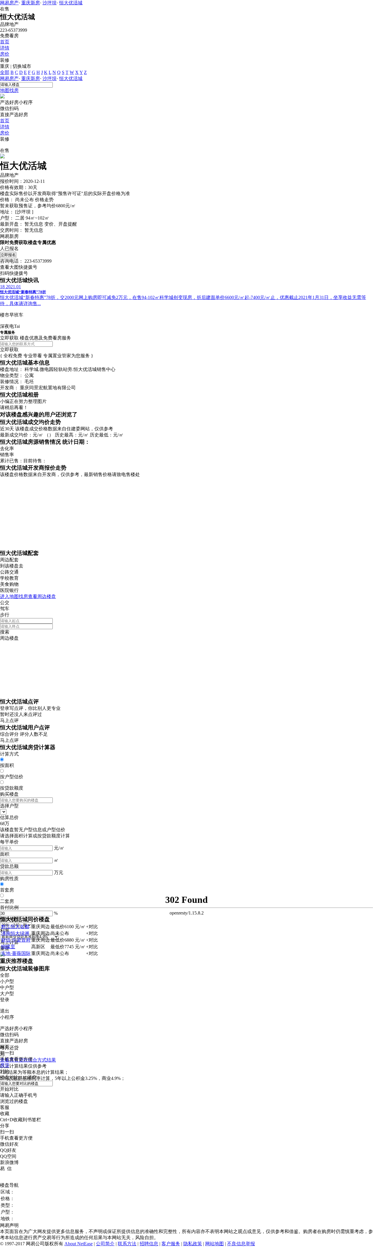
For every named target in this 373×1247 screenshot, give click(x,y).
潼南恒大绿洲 (15, 933)
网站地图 (214, 1243)
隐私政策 (192, 1243)
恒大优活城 (70, 2)
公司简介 (105, 1243)
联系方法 (127, 1243)
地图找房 (9, 90)
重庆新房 (30, 2)
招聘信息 (149, 1243)
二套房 (7, 901)
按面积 (7, 765)
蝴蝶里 (8, 946)
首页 (4, 41)
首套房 (7, 889)
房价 (4, 54)
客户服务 (170, 1243)
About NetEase (78, 1243)
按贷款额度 (11, 788)
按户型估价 (11, 776)
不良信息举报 (241, 1243)
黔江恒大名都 (15, 926)
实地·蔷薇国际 (16, 953)
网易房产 (9, 2)
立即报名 (8, 255)
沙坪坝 (50, 2)
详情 (4, 47)
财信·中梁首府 (16, 940)
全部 (4, 72)
